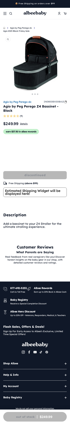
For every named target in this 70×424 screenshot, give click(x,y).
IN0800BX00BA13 (54, 101)
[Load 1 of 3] (32, 94)
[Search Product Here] (10, 13)
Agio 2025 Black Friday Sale (16, 31)
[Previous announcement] (4, 3)
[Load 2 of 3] (35, 94)
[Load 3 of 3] (37, 94)
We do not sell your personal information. (35, 408)
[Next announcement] (65, 3)
